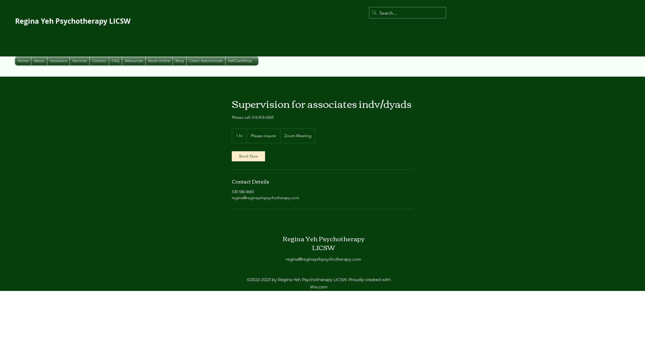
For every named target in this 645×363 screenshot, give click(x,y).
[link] (248, 156)
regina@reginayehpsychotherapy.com (323, 259)
